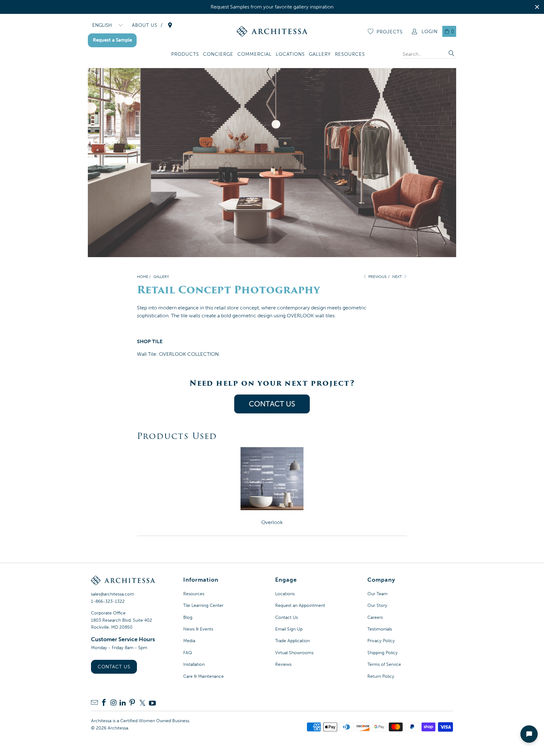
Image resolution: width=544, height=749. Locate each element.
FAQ (187, 652)
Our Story (377, 605)
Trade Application (292, 640)
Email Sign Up (289, 629)
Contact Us (114, 667)
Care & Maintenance (203, 676)
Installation (194, 664)
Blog (187, 617)
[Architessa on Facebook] (103, 703)
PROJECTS (390, 32)
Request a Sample (112, 40)
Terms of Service (384, 664)
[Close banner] (537, 7)
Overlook (272, 522)
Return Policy (380, 676)
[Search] (451, 54)
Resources (193, 593)
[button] (185, 54)
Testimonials (379, 629)
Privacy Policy (381, 640)
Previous (376, 276)
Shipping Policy (382, 652)
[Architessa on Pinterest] (132, 703)
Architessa (118, 728)
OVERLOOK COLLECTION (189, 354)
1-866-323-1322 (108, 601)
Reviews (283, 664)
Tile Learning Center (203, 605)
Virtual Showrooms (294, 652)
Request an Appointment (300, 605)
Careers (375, 617)
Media (189, 640)
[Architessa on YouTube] (152, 703)
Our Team (377, 593)
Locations (285, 593)
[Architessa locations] (170, 25)
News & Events (198, 629)
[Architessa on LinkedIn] (122, 703)
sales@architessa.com (112, 594)
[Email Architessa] (94, 703)
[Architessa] (272, 31)
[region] (272, 7)
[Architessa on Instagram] (113, 703)
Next (397, 276)
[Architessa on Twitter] (142, 703)
